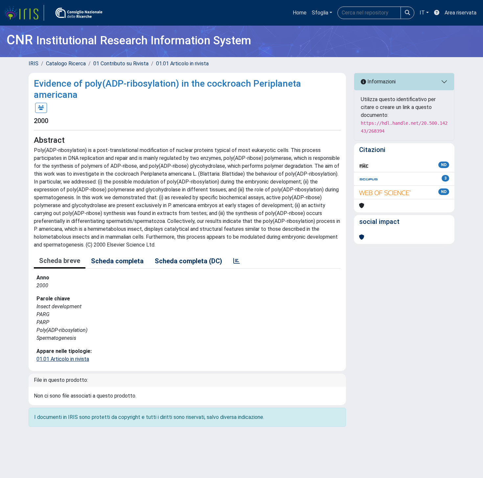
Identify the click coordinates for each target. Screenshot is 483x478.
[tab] (236, 261)
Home (300, 13)
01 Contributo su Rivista (121, 63)
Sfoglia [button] (320, 13)
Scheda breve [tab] (59, 261)
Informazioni (381, 81)
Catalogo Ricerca (66, 63)
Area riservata (460, 13)
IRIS (33, 63)
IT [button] (422, 13)
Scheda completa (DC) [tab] (188, 261)
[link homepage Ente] (78, 13)
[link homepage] (24, 13)
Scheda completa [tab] (117, 261)
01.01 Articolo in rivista (182, 63)
